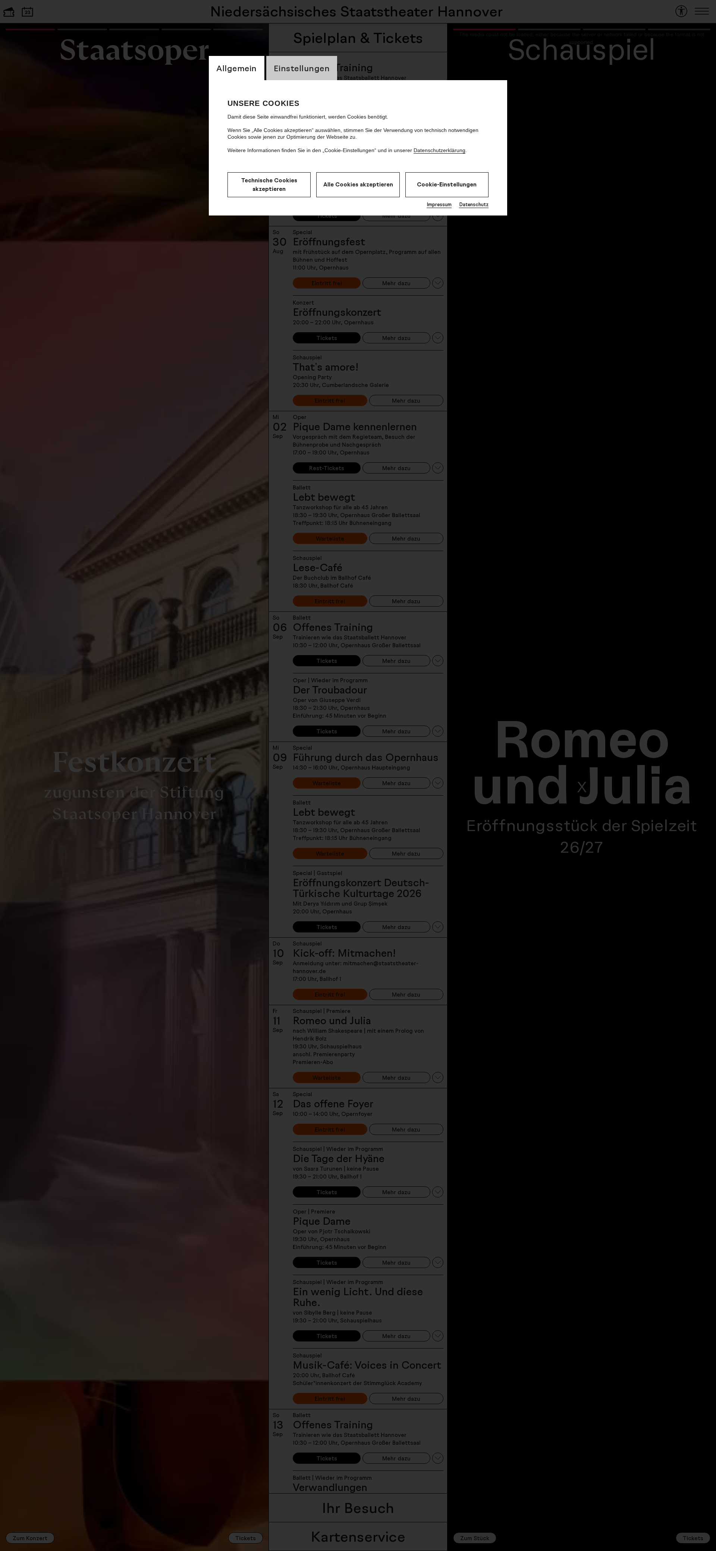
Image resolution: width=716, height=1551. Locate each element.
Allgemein (236, 68)
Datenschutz (474, 204)
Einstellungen (302, 68)
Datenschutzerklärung (439, 150)
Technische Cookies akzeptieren (269, 184)
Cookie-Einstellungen (447, 184)
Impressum (439, 204)
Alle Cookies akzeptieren (358, 184)
